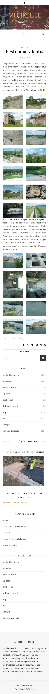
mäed (14, 338)
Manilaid (6, 532)
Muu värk (7, 381)
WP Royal (30, 689)
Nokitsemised (9, 387)
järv (5, 338)
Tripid (24, 47)
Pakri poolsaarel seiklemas (15, 526)
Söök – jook (8, 399)
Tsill (4, 418)
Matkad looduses (11, 375)
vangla (22, 338)
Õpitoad (6, 393)
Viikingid (6, 424)
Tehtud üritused (10, 406)
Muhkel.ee (24, 15)
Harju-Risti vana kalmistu (14, 538)
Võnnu (5, 520)
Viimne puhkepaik (11, 430)
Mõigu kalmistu (10, 545)
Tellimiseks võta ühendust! (15, 502)
